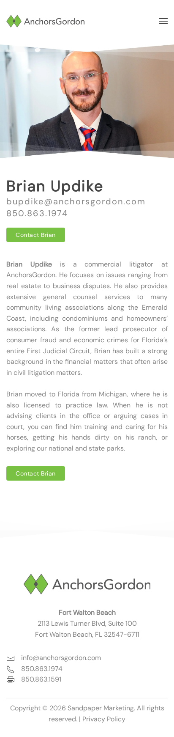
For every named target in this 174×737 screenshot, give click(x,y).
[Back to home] (45, 21)
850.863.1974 (37, 213)
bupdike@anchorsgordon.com (76, 201)
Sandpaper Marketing (101, 708)
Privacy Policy (103, 719)
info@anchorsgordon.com (61, 657)
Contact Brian (36, 235)
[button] (163, 21)
